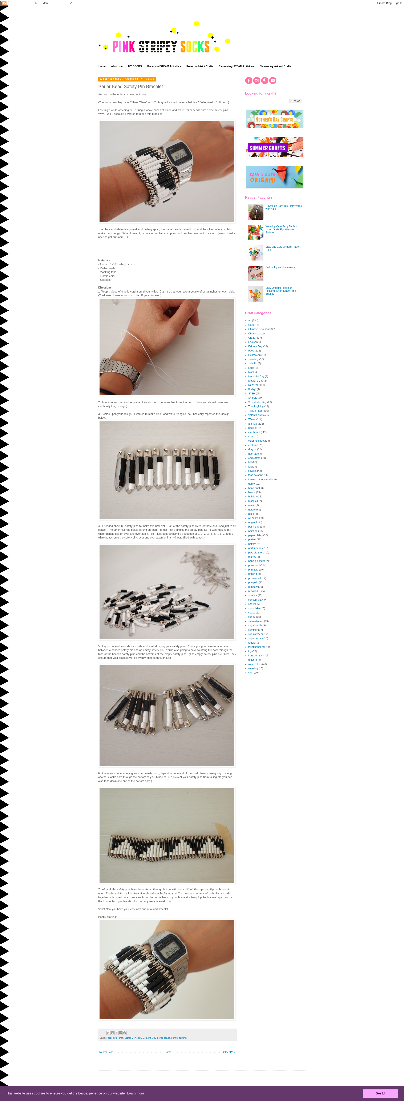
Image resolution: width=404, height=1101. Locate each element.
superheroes (255, 638)
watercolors (255, 664)
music (251, 505)
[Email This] (108, 1033)
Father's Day (255, 346)
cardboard (254, 432)
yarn (250, 672)
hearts (251, 492)
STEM (251, 393)
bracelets (112, 1038)
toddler (252, 642)
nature (252, 509)
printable (253, 569)
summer (183, 1038)
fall (250, 462)
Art (249, 320)
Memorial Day (256, 376)
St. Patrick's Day (257, 402)
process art (254, 578)
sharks (252, 604)
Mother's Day (149, 1038)
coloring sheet (256, 440)
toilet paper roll (256, 646)
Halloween (254, 355)
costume (253, 445)
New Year (253, 384)
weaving (253, 668)
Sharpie (252, 397)
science (252, 595)
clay (250, 436)
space (251, 612)
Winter (252, 419)
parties (252, 539)
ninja (251, 513)
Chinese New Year (259, 329)
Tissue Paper (255, 410)
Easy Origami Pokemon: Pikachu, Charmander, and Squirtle (281, 290)
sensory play (255, 599)
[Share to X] (116, 1033)
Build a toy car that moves (280, 267)
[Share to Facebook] (120, 1033)
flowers (252, 470)
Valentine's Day (257, 415)
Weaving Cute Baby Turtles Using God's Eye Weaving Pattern (281, 229)
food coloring (255, 475)
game (251, 483)
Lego (251, 367)
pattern (252, 543)
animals (252, 423)
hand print (254, 488)
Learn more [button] (135, 1093)
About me (117, 66)
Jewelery (136, 1038)
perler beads (163, 1038)
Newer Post (106, 1052)
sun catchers (255, 634)
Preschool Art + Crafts (199, 66)
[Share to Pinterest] (124, 1033)
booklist (252, 427)
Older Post (229, 1052)
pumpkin (253, 582)
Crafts (128, 1038)
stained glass (255, 621)
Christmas (254, 333)
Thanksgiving (256, 406)
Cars (251, 324)
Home (102, 66)
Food (251, 350)
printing (252, 573)
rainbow (253, 586)
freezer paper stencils (260, 479)
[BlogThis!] (112, 1033)
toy (250, 651)
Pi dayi (252, 389)
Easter (252, 342)
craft (121, 1038)
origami (252, 522)
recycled (253, 591)
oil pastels (254, 518)
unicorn (252, 659)
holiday (252, 496)
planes (252, 556)
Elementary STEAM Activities (236, 66)
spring (174, 1038)
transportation (256, 655)
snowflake (254, 608)
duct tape (253, 453)
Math (251, 372)
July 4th (252, 363)
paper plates (255, 535)
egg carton (254, 458)
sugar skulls (255, 625)
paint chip (253, 526)
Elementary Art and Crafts (275, 66)
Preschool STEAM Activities (164, 66)
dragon (252, 449)
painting (253, 531)
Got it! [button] (380, 1093)
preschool (254, 565)
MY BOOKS (135, 66)
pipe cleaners (256, 552)
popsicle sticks (256, 561)
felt (250, 466)
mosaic (252, 501)
